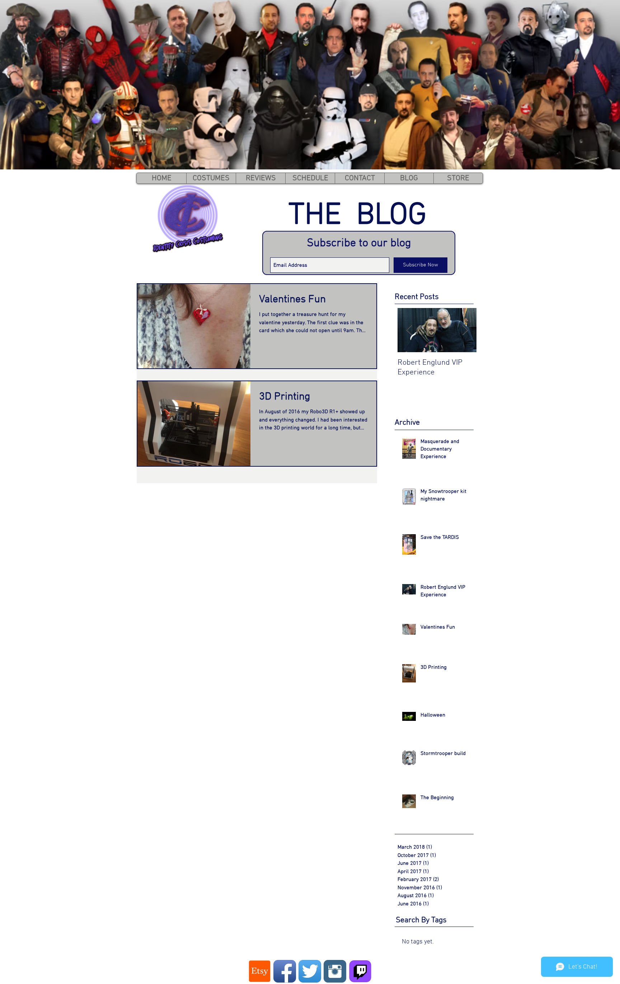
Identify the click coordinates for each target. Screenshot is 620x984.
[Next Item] (465, 330)
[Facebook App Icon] (284, 971)
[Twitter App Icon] (310, 971)
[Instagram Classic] (335, 971)
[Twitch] (360, 971)
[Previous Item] (409, 330)
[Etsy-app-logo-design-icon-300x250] (259, 971)
